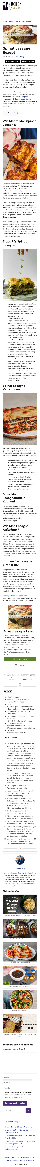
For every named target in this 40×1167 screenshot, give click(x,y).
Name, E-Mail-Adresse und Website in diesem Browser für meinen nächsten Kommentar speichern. (19, 1094)
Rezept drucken (29, 61)
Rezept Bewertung (9, 1049)
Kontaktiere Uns (26, 1157)
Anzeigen (14, 113)
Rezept (11, 21)
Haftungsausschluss (12, 1160)
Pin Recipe (21, 665)
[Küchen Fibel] (12, 6)
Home (5, 21)
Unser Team (15, 1157)
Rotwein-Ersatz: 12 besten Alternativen (19, 1127)
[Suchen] (28, 1110)
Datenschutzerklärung (27, 1160)
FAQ (34, 1157)
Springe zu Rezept (13, 61)
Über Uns (7, 1157)
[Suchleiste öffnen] (30, 6)
